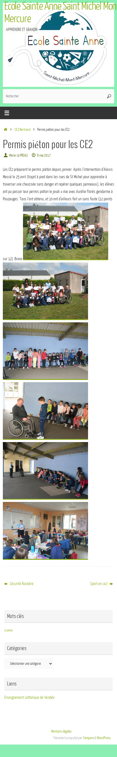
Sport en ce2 (99, 583)
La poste (8, 630)
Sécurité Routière (21, 583)
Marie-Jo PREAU (18, 155)
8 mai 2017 (44, 155)
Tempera (88, 738)
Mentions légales (61, 731)
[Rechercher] (109, 96)
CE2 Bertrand (22, 130)
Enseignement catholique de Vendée (29, 697)
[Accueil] (5, 130)
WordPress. (104, 738)
